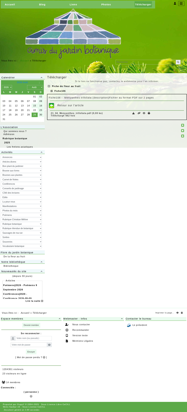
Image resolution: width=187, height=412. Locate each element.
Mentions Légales (82, 341)
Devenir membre (31, 325)
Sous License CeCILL (33, 407)
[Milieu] (182, 130)
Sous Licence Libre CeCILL (56, 404)
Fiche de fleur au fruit (65, 86)
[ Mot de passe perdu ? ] (31, 357)
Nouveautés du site (22, 271)
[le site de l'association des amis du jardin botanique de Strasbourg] (73, 33)
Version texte (80, 335)
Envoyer (31, 352)
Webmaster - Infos (93, 318)
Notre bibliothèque (22, 262)
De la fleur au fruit (14, 256)
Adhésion (9, 134)
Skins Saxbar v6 (11, 407)
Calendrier (22, 77)
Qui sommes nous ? (15, 131)
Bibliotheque (11, 266)
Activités (22, 152)
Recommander (80, 330)
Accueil (25, 61)
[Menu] (181, 3)
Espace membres (31, 318)
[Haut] (182, 125)
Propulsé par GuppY (14, 404)
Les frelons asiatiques (20, 147)
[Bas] (182, 136)
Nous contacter (81, 324)
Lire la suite (33, 301)
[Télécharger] (134, 113)
